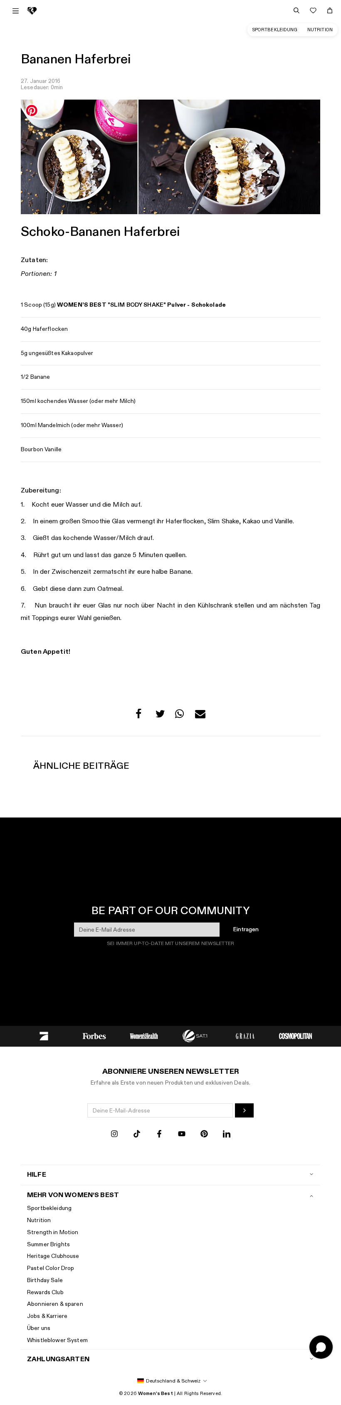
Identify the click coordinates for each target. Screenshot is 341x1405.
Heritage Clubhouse (53, 1256)
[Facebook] (159, 1135)
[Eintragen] (244, 1110)
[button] (141, 716)
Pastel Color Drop (50, 1268)
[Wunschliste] (313, 10)
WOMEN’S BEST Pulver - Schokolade (141, 305)
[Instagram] (114, 1135)
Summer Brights (48, 1244)
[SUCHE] (296, 10)
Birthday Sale (45, 1280)
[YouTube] (181, 1135)
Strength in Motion (53, 1232)
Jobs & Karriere (47, 1316)
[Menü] (15, 11)
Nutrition (320, 30)
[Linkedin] (226, 1135)
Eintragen (246, 929)
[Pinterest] (204, 1135)
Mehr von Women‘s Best (73, 1195)
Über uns (38, 1328)
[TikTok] (137, 1135)
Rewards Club (45, 1292)
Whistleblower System (57, 1340)
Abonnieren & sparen (55, 1304)
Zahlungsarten (58, 1359)
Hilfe (36, 1174)
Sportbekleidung (274, 30)
